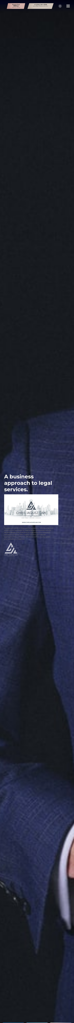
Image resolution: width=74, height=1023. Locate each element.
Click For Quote (16, 7)
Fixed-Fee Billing (16, 6)
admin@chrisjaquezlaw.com (40, 6)
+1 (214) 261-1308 (40, 5)
